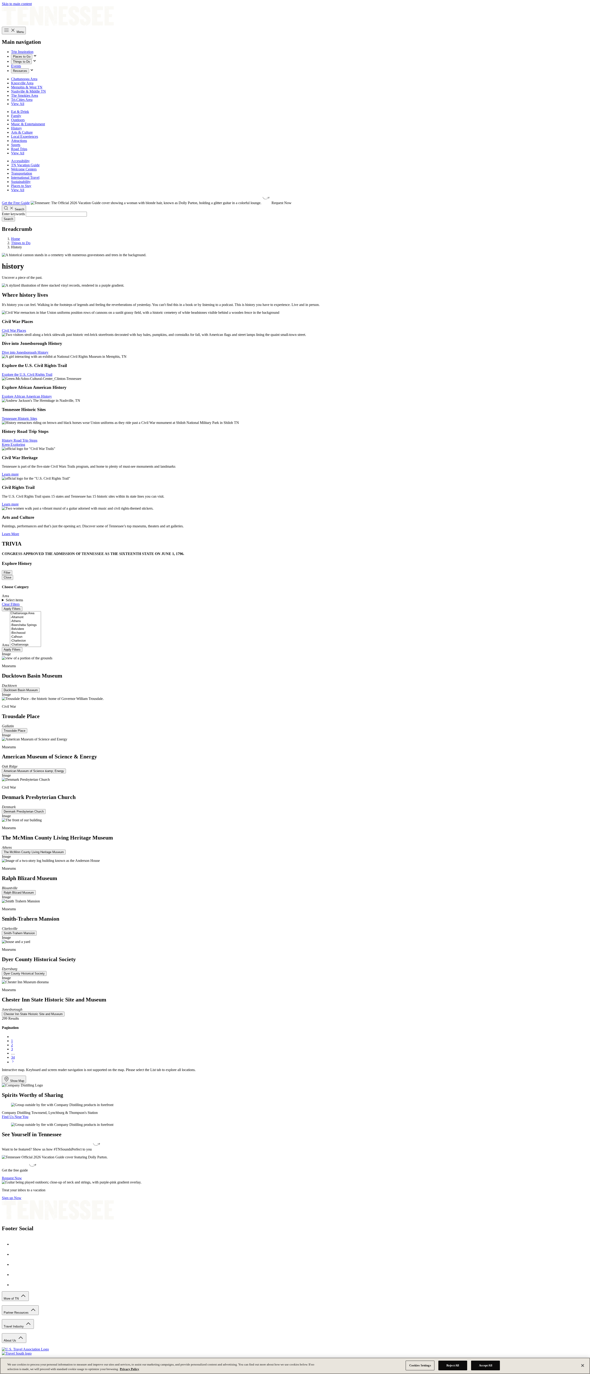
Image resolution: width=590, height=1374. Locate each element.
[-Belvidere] (25, 629)
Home (15, 239)
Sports (15, 145)
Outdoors (18, 120)
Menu (20, 32)
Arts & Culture (22, 132)
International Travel (25, 177)
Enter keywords (13, 214)
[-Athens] (25, 621)
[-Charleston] (25, 641)
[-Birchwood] (25, 633)
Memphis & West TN (26, 87)
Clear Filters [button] (11, 604)
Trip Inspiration (22, 52)
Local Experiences (24, 136)
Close (7, 577)
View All (17, 104)
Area (5, 645)
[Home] (58, 24)
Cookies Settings (420, 1365)
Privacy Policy (129, 1369)
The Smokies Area (24, 95)
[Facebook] (15, 1244)
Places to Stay (21, 186)
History (16, 128)
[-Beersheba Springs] (25, 625)
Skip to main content (17, 4)
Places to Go (21, 56)
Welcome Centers (24, 169)
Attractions (19, 141)
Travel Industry (14, 1326)
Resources (20, 71)
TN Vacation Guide (25, 165)
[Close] (583, 1365)
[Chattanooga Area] (25, 613)
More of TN (12, 1298)
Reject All (452, 1365)
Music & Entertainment (28, 124)
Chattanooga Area (24, 79)
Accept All (485, 1365)
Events (16, 66)
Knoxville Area (22, 83)
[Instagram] (15, 1254)
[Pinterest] (15, 1264)
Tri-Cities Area (21, 100)
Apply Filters (12, 609)
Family (16, 116)
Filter (7, 572)
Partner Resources (17, 1312)
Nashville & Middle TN (28, 91)
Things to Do (21, 61)
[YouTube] (15, 1275)
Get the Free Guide (16, 203)
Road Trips (19, 149)
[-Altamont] (25, 617)
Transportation (21, 173)
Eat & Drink (20, 112)
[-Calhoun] (25, 637)
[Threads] (15, 1285)
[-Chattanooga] (25, 645)
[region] (295, 1366)
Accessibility (20, 161)
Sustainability (21, 182)
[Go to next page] (13, 1062)
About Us (10, 1340)
